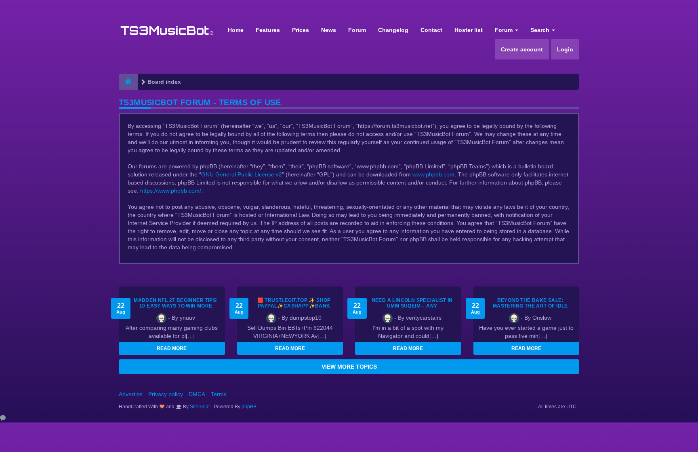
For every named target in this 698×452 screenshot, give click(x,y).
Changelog (393, 30)
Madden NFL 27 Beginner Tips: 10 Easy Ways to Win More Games (176, 305)
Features (268, 30)
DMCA (197, 394)
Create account (522, 49)
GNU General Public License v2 (241, 174)
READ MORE (172, 348)
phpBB (249, 407)
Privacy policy (165, 394)
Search (540, 30)
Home (236, 30)
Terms (219, 394)
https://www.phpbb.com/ (170, 190)
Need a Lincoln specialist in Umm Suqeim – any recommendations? (412, 305)
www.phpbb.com (433, 174)
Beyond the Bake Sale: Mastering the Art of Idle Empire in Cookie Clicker (530, 305)
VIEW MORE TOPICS (349, 366)
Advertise (131, 394)
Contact (431, 30)
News (328, 30)
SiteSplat (199, 407)
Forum (357, 30)
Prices (300, 30)
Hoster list (468, 30)
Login (565, 49)
